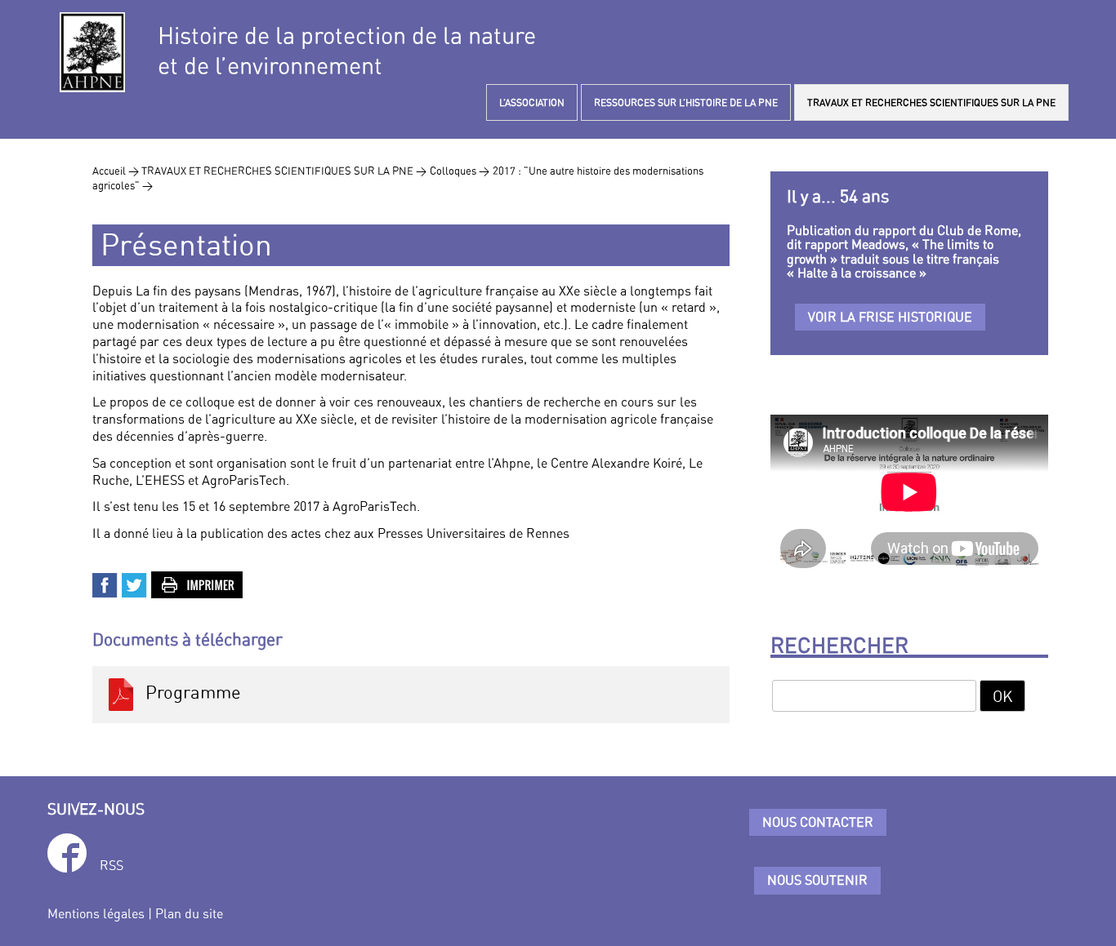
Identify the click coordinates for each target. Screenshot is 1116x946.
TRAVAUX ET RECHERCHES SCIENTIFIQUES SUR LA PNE (931, 102)
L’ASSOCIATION (532, 102)
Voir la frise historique (890, 317)
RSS (111, 865)
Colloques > (459, 170)
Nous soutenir (817, 880)
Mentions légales (96, 913)
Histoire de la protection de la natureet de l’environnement (347, 50)
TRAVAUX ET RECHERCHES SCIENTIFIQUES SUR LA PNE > (283, 170)
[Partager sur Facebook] (105, 583)
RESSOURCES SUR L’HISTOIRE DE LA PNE (686, 102)
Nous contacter (817, 822)
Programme (189, 693)
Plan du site (189, 913)
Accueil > (116, 170)
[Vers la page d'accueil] (92, 52)
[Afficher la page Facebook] (67, 856)
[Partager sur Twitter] (135, 583)
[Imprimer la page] (197, 583)
